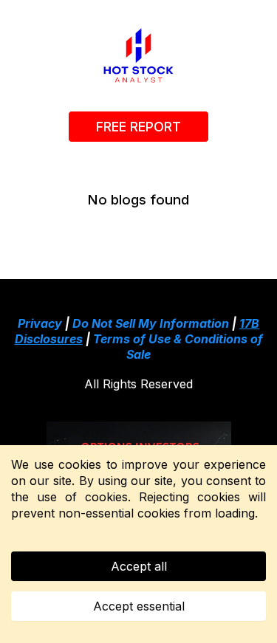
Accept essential (139, 606)
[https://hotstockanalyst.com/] (138, 55)
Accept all (139, 566)
